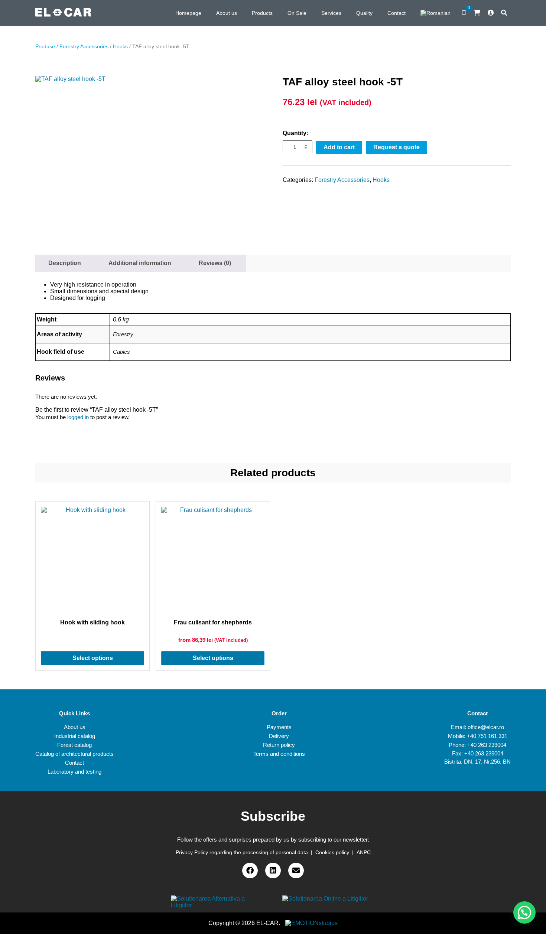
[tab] (64, 263)
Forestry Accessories (83, 46)
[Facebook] (250, 870)
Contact (74, 763)
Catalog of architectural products (74, 754)
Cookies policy (332, 852)
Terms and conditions (279, 754)
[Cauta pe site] (504, 13)
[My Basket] (477, 13)
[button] (524, 912)
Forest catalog (74, 745)
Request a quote (396, 147)
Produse (45, 46)
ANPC (364, 852)
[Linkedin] (273, 870)
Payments (279, 727)
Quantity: (295, 133)
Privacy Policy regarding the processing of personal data (242, 852)
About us (74, 727)
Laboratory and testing (74, 771)
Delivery (279, 736)
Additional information (139, 263)
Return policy (279, 745)
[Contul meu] (490, 13)
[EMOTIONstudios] (311, 923)
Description (64, 263)
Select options (92, 658)
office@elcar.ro (486, 727)
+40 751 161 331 (487, 736)
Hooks (120, 46)
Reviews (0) (215, 263)
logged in (78, 417)
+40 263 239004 (486, 745)
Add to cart (339, 147)
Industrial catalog (74, 736)
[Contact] (296, 870)
